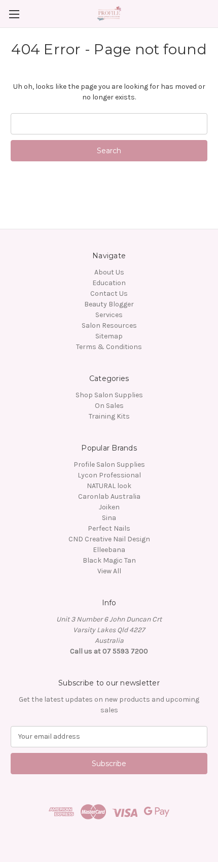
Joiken (109, 507)
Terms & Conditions (109, 346)
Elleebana (109, 549)
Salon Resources (109, 325)
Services (109, 315)
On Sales (109, 405)
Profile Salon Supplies (109, 464)
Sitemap (109, 336)
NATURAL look (109, 485)
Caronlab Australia (109, 496)
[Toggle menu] (14, 14)
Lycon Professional (109, 475)
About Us (109, 272)
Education (109, 283)
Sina (109, 517)
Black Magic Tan (109, 560)
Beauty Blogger (109, 304)
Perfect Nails (109, 528)
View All (109, 571)
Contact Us (109, 293)
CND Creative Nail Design (109, 539)
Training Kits (109, 416)
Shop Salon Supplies (109, 395)
